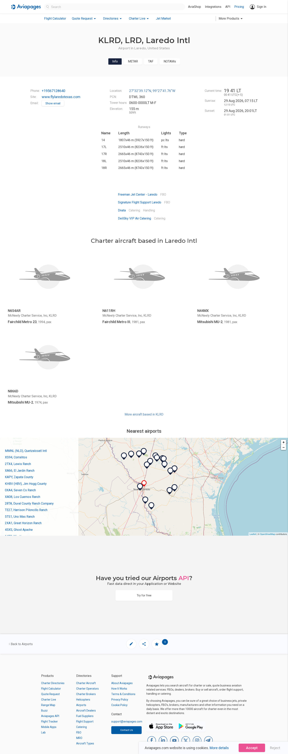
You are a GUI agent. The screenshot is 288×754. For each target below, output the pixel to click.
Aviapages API (50, 716)
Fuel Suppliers (84, 716)
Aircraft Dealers (86, 710)
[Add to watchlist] (157, 644)
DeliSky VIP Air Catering (134, 218)
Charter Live (48, 699)
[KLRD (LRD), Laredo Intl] (144, 483)
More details (219, 748)
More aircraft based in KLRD (144, 414)
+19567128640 (53, 91)
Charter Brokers (86, 694)
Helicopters (83, 699)
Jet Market (163, 18)
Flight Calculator (55, 18)
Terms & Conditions (123, 694)
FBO (78, 732)
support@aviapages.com (126, 721)
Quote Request (50, 694)
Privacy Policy (119, 699)
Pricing (239, 7)
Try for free (144, 595)
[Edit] (131, 644)
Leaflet (253, 533)
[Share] (144, 644)
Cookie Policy (119, 705)
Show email (52, 103)
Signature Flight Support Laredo (139, 202)
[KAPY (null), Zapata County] (151, 506)
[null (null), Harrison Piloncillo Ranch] (139, 454)
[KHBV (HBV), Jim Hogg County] (169, 491)
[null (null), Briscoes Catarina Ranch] (131, 454)
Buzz (44, 710)
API (227, 7)
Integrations (213, 7)
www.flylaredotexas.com (61, 97)
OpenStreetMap (267, 533)
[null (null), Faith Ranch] (124, 456)
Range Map (48, 705)
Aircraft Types (85, 743)
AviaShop (194, 7)
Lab (43, 732)
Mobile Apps (48, 727)
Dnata (122, 210)
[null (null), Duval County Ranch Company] (170, 471)
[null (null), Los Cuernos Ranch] (157, 458)
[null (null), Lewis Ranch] (147, 465)
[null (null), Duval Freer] (174, 469)
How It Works (119, 688)
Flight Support (84, 721)
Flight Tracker (49, 721)
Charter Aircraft (86, 683)
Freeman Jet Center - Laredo (137, 194)
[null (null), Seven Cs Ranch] (164, 464)
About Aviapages (122, 683)
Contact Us (126, 730)
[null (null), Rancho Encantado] (144, 451)
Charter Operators (87, 688)
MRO (79, 738)
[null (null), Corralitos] (145, 500)
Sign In (261, 7)
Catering (81, 727)
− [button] (284, 447)
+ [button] (284, 442)
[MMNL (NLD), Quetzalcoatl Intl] (140, 487)
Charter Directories (52, 683)
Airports (81, 705)
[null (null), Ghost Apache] (164, 459)
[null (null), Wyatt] (174, 488)
